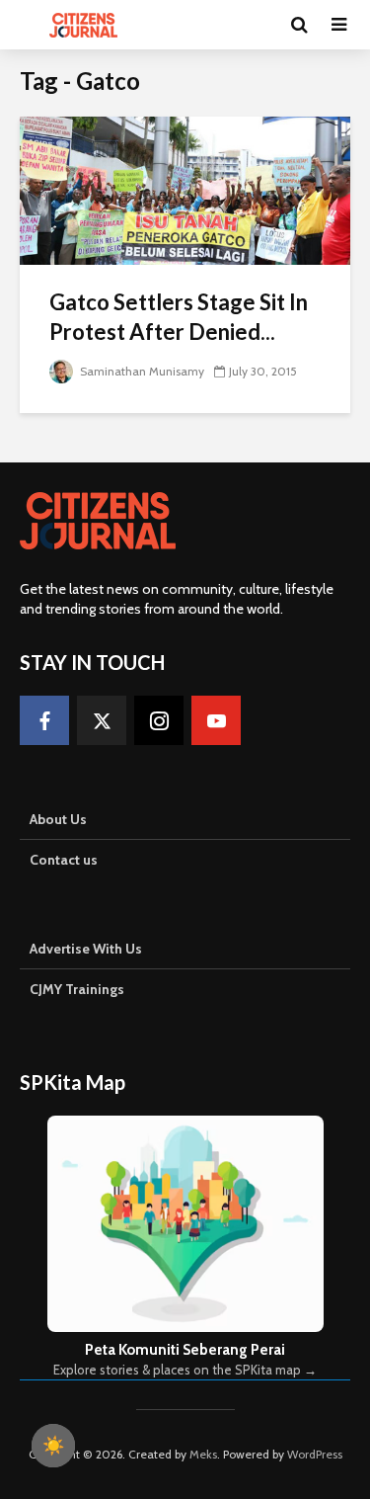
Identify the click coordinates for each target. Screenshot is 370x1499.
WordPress (314, 1454)
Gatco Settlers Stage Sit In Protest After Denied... (178, 317)
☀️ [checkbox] (53, 1446)
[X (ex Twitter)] (101, 720)
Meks (203, 1454)
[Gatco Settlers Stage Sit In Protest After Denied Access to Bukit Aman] (185, 189)
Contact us (64, 860)
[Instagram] (159, 720)
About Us (58, 819)
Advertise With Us (86, 949)
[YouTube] (216, 720)
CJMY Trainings (77, 989)
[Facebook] (44, 720)
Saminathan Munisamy (140, 371)
